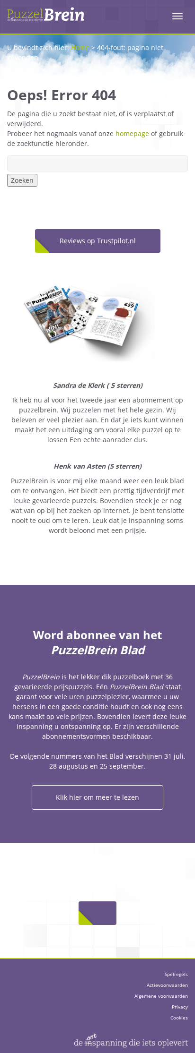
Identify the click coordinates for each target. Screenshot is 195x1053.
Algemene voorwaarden (161, 996)
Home (80, 47)
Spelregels (176, 974)
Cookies (179, 1017)
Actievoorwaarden (167, 985)
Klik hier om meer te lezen (97, 797)
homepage (132, 133)
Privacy (180, 1006)
